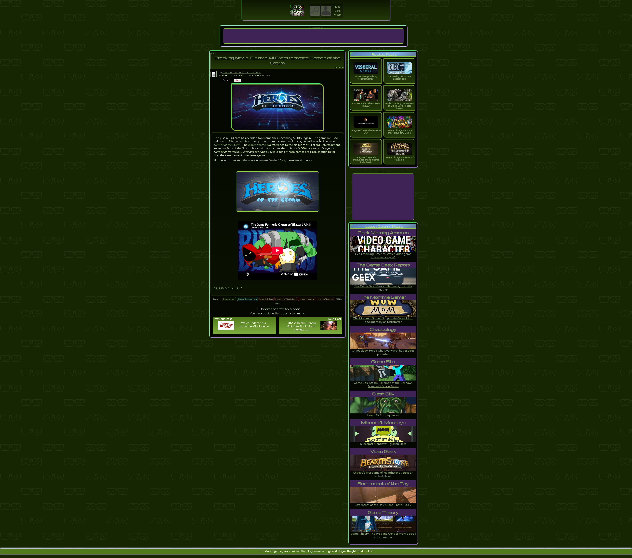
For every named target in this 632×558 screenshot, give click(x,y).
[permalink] (339, 67)
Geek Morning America (383, 232)
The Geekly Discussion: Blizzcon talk (399, 77)
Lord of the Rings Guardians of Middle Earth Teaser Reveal (399, 106)
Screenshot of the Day (383, 483)
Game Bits (383, 361)
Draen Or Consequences (383, 415)
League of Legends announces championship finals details (366, 160)
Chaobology (383, 329)
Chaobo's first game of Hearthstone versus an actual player (383, 474)
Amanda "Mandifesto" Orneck (241, 72)
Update (277, 304)
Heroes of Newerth (307, 299)
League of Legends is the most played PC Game (399, 131)
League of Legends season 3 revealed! (399, 158)
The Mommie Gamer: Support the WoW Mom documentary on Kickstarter (383, 320)
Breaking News (229, 299)
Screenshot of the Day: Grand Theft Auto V (383, 505)
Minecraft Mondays (383, 422)
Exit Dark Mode (337, 11)
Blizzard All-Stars (266, 299)
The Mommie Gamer (383, 297)
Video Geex (383, 451)
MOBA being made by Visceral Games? (366, 77)
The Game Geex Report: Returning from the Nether (383, 288)
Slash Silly (383, 393)
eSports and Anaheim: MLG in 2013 (366, 104)
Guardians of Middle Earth (286, 299)
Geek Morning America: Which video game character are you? (383, 255)
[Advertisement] (313, 36)
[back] (213, 53)
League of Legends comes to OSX (366, 131)
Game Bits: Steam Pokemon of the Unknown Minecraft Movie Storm (383, 384)
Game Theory (383, 512)
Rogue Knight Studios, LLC (355, 551)
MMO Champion (230, 288)
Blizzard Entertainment (247, 299)
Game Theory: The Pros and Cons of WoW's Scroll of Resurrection (383, 535)
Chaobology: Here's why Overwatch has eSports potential (383, 352)
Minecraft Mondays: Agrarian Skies (383, 444)
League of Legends (325, 299)
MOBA (339, 299)
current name (257, 145)
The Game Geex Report (383, 264)
